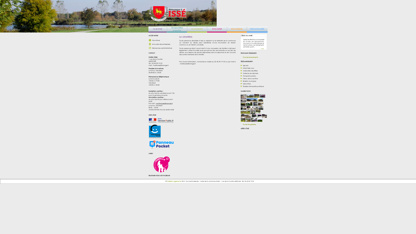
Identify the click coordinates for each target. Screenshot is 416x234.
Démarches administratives (162, 48)
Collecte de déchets (250, 73)
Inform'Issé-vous (248, 68)
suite (262, 49)
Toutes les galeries (249, 124)
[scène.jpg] (254, 117)
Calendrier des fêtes (250, 71)
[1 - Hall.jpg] (243, 109)
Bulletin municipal (249, 81)
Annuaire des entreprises (161, 44)
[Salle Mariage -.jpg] (243, 101)
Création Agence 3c (174, 181)
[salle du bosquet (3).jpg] (252, 101)
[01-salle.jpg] (260, 101)
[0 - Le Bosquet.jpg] (254, 121)
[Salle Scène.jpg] (259, 117)
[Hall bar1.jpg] (262, 97)
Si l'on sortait (217, 29)
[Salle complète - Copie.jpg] (252, 113)
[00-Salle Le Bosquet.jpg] (250, 97)
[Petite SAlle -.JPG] (248, 121)
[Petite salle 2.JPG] (256, 97)
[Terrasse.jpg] (260, 121)
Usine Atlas (247, 84)
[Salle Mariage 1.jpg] (243, 97)
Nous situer (156, 40)
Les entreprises (197, 29)
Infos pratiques (237, 29)
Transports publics (249, 76)
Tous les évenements (250, 57)
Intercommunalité (257, 29)
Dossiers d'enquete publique (253, 86)
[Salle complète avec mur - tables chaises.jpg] (256, 109)
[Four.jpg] (255, 105)
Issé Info (245, 65)
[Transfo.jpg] (249, 105)
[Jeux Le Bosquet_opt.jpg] (245, 113)
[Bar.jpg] (243, 105)
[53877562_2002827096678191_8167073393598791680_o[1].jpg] (250, 109)
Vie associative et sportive (177, 29)
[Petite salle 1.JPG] (243, 121)
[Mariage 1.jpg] (264, 117)
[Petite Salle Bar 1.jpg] (260, 105)
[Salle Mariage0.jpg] (246, 117)
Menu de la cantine (250, 78)
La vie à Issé (157, 29)
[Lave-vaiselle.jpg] (260, 109)
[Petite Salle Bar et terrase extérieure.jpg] (258, 113)
